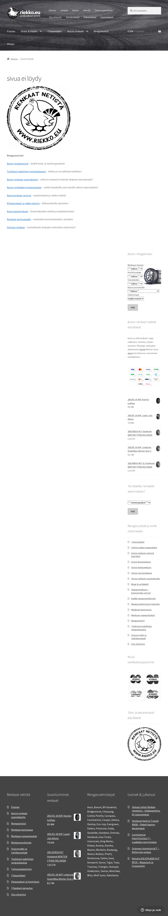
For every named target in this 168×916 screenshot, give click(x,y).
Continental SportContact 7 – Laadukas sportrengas (144, 838)
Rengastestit (101, 31)
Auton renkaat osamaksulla (22, 179)
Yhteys (10, 44)
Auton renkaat (75, 31)
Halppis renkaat (16, 227)
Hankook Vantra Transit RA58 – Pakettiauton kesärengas (145, 824)
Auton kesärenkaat (17, 211)
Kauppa (64, 10)
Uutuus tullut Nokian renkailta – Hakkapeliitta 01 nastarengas (146, 810)
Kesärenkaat (107, 17)
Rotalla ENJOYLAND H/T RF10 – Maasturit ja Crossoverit (146, 862)
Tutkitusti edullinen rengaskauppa (26, 171)
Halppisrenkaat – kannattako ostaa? (141, 591)
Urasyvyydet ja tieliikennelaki (139, 637)
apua (130, 353)
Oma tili (86, 10)
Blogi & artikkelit (140, 584)
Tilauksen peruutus (22, 888)
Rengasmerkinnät (21, 842)
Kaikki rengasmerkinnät (143, 598)
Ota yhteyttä (55, 17)
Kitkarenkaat (90, 17)
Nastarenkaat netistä (19, 195)
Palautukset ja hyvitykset (25, 881)
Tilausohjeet (54, 31)
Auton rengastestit (18, 163)
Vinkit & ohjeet (29, 31)
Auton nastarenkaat (141, 573)
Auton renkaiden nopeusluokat (24, 187)
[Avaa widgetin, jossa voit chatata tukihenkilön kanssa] (151, 910)
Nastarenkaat (72, 17)
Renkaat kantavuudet (19, 219)
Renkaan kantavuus (141, 609)
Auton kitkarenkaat (141, 567)
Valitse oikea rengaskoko (144, 547)
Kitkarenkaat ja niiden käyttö (23, 203)
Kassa (75, 10)
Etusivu (52, 10)
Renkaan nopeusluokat (143, 615)
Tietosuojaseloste (104, 10)
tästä (142, 349)
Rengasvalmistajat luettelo (145, 604)
